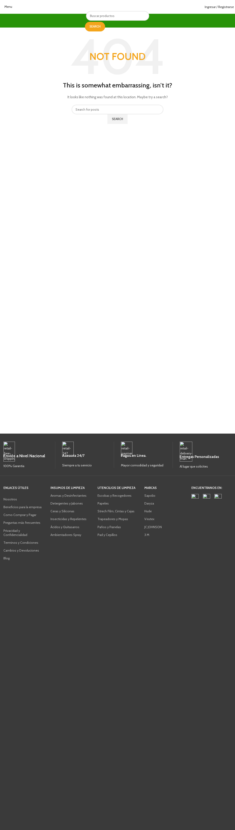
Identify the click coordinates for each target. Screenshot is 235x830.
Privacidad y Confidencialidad (15, 533)
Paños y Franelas (109, 527)
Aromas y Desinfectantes (68, 496)
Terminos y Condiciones (20, 543)
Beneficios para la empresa (22, 507)
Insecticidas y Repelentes (68, 519)
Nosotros (10, 499)
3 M (146, 535)
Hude (148, 511)
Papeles (103, 503)
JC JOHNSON (153, 527)
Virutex (149, 519)
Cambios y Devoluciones (21, 550)
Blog (6, 558)
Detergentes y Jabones (66, 503)
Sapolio (149, 496)
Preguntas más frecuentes (21, 523)
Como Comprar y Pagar (19, 515)
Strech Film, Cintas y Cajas (116, 511)
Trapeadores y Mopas (113, 519)
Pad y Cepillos (107, 535)
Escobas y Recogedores (114, 496)
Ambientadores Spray (65, 535)
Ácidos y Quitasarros (64, 527)
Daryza (149, 503)
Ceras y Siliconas (62, 511)
